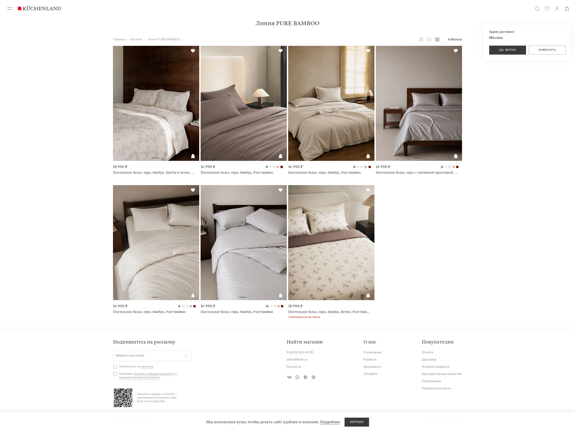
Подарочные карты (436, 388)
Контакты (294, 367)
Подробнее (330, 422)
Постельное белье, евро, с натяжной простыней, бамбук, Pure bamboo (417, 173)
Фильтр (456, 39)
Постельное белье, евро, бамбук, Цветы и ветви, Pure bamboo (154, 173)
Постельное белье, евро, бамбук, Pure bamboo (237, 173)
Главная (119, 39)
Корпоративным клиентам (442, 374)
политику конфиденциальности (154, 374)
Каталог (136, 39)
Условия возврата (435, 367)
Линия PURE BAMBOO (164, 39)
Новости (369, 359)
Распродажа (431, 381)
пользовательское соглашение (139, 377)
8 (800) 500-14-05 (300, 352)
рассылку (147, 366)
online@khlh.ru (297, 359)
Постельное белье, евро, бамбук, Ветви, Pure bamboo (329, 312)
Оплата (427, 352)
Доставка (429, 359)
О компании (372, 352)
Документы (372, 367)
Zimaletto (370, 374)
